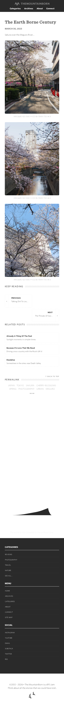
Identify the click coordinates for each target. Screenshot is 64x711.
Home (7, 591)
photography (26, 389)
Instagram (10, 632)
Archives (28, 8)
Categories (15, 8)
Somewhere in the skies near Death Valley (24, 361)
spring (12, 389)
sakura (30, 385)
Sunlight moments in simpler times (21, 338)
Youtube (8, 638)
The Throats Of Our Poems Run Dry (45, 314)
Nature (8, 570)
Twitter (8, 654)
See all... (8, 576)
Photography (11, 560)
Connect (50, 8)
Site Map (8, 617)
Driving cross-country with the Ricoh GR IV (24, 350)
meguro (50, 389)
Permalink (12, 379)
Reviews (8, 554)
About (40, 8)
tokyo (20, 385)
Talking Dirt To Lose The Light (21, 300)
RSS (6, 659)
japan (11, 385)
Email (7, 643)
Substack (9, 648)
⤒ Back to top (52, 376)
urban (40, 389)
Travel (8, 565)
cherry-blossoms (46, 385)
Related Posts (15, 324)
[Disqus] (32, 450)
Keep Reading (14, 286)
